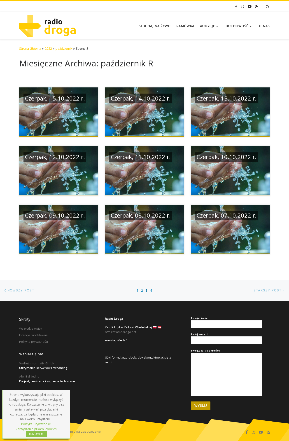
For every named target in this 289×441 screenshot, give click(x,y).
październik (64, 48)
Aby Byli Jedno (29, 376)
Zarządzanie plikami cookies (36, 429)
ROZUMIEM (36, 434)
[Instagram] (242, 6)
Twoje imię (199, 318)
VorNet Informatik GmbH (36, 363)
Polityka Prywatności (36, 424)
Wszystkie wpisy (30, 328)
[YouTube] (250, 6)
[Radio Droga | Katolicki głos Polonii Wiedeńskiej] (47, 24)
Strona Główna (30, 48)
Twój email (199, 334)
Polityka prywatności (33, 342)
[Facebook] (236, 6)
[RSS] (256, 6)
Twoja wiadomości (205, 350)
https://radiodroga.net (120, 332)
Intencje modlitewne (33, 335)
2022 (48, 48)
